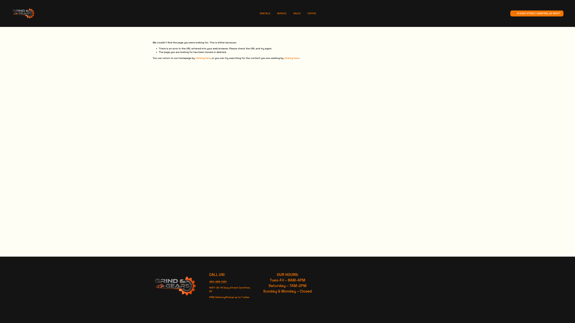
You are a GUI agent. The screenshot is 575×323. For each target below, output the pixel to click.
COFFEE (311, 13)
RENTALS (265, 13)
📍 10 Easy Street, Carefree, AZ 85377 (536, 13)
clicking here (203, 58)
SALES (297, 13)
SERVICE (281, 13)
